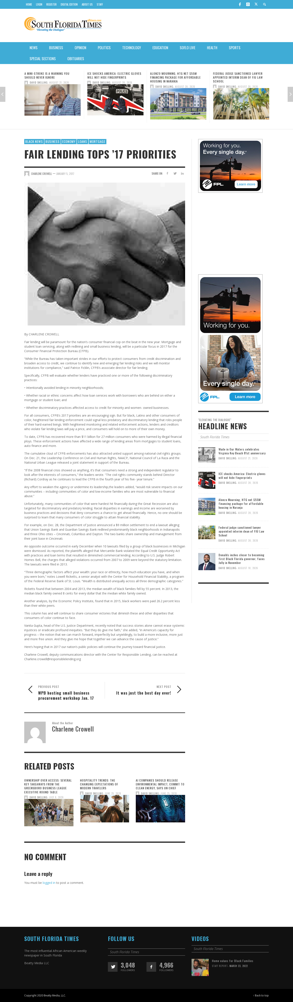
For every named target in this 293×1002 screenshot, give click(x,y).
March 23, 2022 (239, 966)
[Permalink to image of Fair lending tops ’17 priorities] (104, 254)
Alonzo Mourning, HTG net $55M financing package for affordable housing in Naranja (112, 77)
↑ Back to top (261, 995)
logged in (49, 883)
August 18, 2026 (248, 568)
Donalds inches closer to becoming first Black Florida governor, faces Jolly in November (242, 559)
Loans (82, 141)
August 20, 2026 (59, 82)
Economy (69, 141)
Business (52, 141)
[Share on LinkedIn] (182, 173)
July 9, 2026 (56, 797)
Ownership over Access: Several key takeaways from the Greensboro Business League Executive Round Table (48, 786)
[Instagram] (248, 4)
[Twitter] (256, 4)
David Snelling (39, 82)
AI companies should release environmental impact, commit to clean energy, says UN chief (160, 784)
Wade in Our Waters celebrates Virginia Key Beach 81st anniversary (242, 451)
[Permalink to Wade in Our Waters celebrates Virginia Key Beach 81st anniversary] (206, 455)
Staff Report (220, 966)
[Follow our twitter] (113, 967)
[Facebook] (240, 4)
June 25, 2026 (113, 793)
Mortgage (97, 141)
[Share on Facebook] (167, 173)
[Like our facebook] (151, 967)
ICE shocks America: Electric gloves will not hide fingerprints (51, 75)
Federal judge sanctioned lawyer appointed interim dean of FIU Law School (175, 77)
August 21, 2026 (248, 458)
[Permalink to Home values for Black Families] (200, 967)
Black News (34, 141)
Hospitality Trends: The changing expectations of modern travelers (99, 784)
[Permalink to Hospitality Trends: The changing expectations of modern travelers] (104, 810)
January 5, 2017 (65, 173)
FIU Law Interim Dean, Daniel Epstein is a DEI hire (241, 75)
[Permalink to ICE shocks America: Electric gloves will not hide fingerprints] (52, 101)
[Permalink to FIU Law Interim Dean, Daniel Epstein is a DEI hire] (241, 101)
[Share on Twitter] (175, 173)
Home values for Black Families (232, 960)
